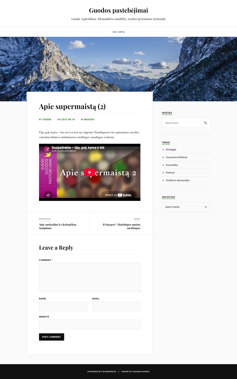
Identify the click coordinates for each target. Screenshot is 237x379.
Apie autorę (118, 31)
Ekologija (171, 149)
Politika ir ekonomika (177, 180)
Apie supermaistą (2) (72, 106)
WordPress (109, 371)
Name (42, 298)
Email (95, 298)
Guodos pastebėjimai (118, 10)
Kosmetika (172, 164)
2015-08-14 (68, 119)
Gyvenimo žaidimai (176, 157)
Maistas (89, 119)
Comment (46, 260)
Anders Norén (141, 371)
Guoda (47, 119)
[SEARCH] (205, 123)
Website (44, 316)
